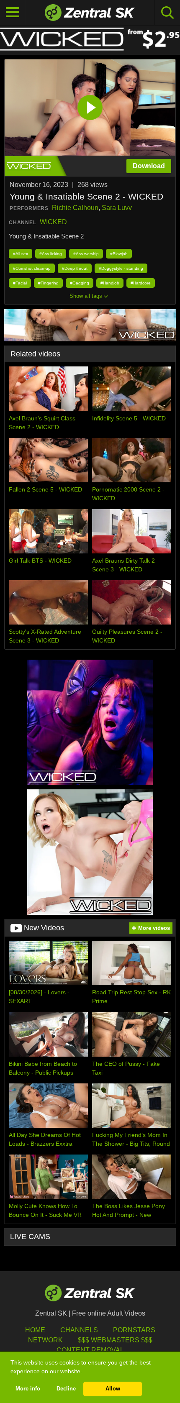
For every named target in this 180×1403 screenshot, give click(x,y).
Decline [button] (66, 1389)
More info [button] (27, 1389)
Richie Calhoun (75, 207)
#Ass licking (50, 253)
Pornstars (134, 1330)
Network (45, 1340)
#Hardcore (141, 283)
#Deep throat (74, 268)
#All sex (20, 253)
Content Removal (90, 1350)
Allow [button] (112, 1389)
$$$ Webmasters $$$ (115, 1340)
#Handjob (109, 283)
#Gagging (79, 283)
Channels (79, 1330)
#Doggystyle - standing (121, 268)
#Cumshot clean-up (32, 268)
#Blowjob (119, 253)
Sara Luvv (117, 207)
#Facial (20, 283)
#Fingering (48, 283)
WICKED (53, 221)
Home (35, 1330)
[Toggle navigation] (12, 12)
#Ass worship (86, 253)
